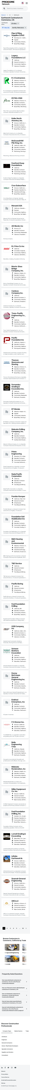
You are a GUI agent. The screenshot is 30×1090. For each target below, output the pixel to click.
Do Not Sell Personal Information (8, 1080)
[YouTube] (15, 1067)
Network (6, 4)
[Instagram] (11, 1067)
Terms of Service (5, 1077)
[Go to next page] (26, 928)
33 (23, 928)
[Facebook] (5, 1068)
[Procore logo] (8, 2)
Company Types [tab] (7, 1031)
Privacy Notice (4, 1074)
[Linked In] (2, 1067)
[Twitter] (8, 1067)
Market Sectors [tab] (18, 1031)
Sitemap (3, 1083)
